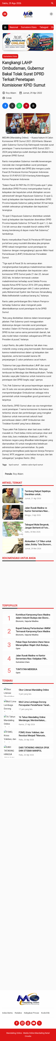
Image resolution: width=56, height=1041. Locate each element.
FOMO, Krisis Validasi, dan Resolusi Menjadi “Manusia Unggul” (32, 735)
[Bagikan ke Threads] (33, 106)
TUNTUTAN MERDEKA (26, 669)
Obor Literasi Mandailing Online (34, 690)
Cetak (9, 98)
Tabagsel (44, 27)
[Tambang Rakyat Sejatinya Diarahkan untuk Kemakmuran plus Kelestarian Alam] (12, 495)
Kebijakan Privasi (31, 1013)
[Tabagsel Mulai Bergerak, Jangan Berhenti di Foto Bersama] (12, 529)
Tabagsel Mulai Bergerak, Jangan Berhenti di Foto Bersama (37, 527)
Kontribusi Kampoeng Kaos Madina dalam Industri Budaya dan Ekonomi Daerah (33, 617)
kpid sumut (14, 464)
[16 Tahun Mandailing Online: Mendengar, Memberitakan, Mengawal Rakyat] (10, 721)
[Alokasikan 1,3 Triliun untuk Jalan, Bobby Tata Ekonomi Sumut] (12, 545)
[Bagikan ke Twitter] (12, 106)
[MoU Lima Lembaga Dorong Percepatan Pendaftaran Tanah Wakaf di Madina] (10, 706)
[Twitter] (39, 1023)
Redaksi (18, 1013)
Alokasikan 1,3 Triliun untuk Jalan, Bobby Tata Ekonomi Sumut (38, 544)
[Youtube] (33, 1023)
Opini (18, 649)
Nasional (14, 27)
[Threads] (28, 1023)
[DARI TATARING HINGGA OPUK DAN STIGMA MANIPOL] (10, 751)
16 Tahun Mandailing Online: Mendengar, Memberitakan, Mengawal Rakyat (32, 720)
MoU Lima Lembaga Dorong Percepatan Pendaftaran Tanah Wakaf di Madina (34, 705)
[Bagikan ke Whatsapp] (19, 106)
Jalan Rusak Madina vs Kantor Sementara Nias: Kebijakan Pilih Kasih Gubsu (38, 511)
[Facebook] (16, 1023)
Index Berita (7, 1013)
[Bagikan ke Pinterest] (26, 106)
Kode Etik (45, 1013)
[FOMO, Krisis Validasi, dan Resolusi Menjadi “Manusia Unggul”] (10, 736)
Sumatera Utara (28, 27)
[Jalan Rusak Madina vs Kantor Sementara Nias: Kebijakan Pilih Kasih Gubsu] (12, 512)
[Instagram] (22, 1023)
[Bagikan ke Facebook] (5, 106)
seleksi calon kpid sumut (32, 464)
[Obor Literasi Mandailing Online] (10, 692)
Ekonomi (19, 621)
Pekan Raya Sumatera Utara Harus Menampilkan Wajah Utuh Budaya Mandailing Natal (33, 645)
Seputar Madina (31, 621)
